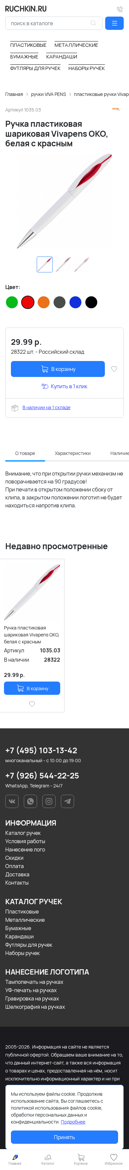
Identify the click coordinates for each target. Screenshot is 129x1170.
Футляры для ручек (28, 944)
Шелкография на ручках (35, 1006)
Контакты (17, 882)
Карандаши (19, 936)
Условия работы (25, 841)
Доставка (17, 874)
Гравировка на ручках (32, 998)
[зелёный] (12, 302)
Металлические (25, 919)
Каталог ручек (23, 833)
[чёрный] (91, 302)
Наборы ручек (22, 953)
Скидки (14, 857)
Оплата (14, 866)
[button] (114, 23)
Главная (14, 94)
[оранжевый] (43, 302)
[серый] (59, 302)
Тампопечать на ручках (34, 982)
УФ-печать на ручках (31, 990)
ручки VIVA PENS (48, 94)
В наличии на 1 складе (46, 407)
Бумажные (18, 928)
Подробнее (73, 1122)
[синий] (75, 302)
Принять (64, 1137)
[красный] (27, 302)
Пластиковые (22, 911)
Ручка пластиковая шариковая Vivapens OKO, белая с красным (32, 634)
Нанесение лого (25, 849)
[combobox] (54, 23)
